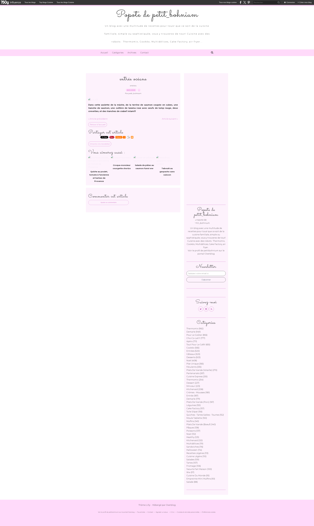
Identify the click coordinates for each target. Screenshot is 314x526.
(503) (193, 357)
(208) (194, 389)
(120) (194, 440)
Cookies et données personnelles (188, 512)
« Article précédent (98, 119)
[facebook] (240, 2)
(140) (201, 424)
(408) (191, 360)
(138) (192, 427)
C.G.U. (173, 512)
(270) (201, 370)
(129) (192, 437)
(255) (197, 376)
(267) (195, 373)
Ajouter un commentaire (109, 202)
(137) (193, 431)
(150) (196, 418)
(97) (190, 472)
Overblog (171, 505)
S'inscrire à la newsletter (100, 144)
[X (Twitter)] (244, 2)
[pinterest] (248, 2)
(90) (200, 479)
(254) (194, 380)
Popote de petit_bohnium (157, 15)
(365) (195, 364)
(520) (193, 351)
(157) (195, 408)
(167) (200, 402)
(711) (191, 341)
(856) (196, 335)
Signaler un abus (162, 512)
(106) (193, 466)
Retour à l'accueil (97, 124)
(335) (194, 367)
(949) (193, 332)
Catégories (117, 52)
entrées (133, 86)
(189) (198, 392)
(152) (205, 415)
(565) (192, 348)
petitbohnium (211, 250)
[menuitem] (104, 52)
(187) (192, 396)
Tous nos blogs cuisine (228, 2)
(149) (192, 421)
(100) (199, 469)
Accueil (104, 52)
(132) (191, 434)
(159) (193, 405)
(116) (194, 447)
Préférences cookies (208, 512)
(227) (192, 383)
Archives (132, 52)
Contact (144, 52)
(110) (196, 456)
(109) (192, 459)
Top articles (141, 512)
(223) (193, 386)
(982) (194, 328)
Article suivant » (170, 119)
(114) (194, 450)
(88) (192, 482)
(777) (195, 338)
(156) (194, 412)
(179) (193, 399)
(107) (192, 463)
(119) (194, 443)
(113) (197, 453)
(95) (197, 475)
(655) (198, 344)
